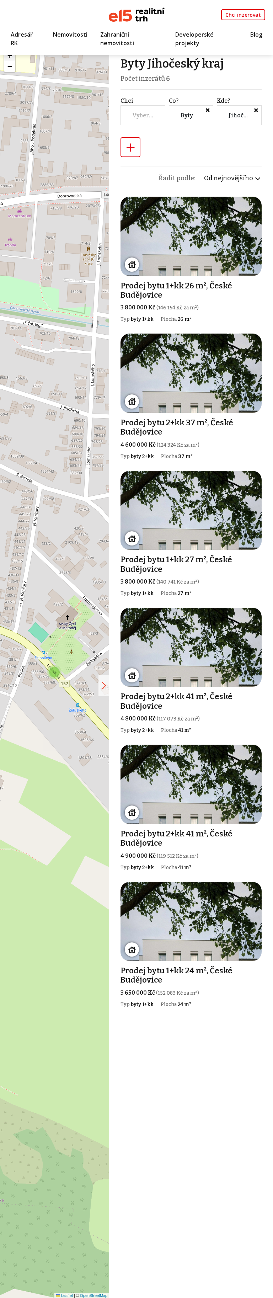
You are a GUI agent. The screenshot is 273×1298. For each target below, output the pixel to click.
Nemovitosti (70, 34)
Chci (127, 100)
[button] (54, 672)
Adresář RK (22, 39)
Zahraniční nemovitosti (117, 39)
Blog (256, 34)
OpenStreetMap (93, 1295)
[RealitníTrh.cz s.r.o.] (137, 14)
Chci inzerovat (243, 14)
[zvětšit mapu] (103, 685)
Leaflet (66, 1295)
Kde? (223, 100)
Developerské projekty (194, 39)
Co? (173, 100)
